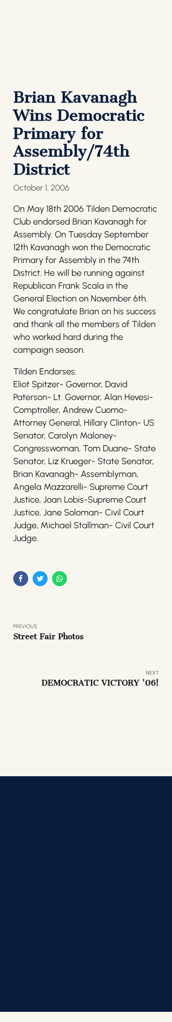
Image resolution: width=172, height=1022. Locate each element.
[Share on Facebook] (20, 578)
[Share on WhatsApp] (59, 578)
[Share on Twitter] (40, 578)
